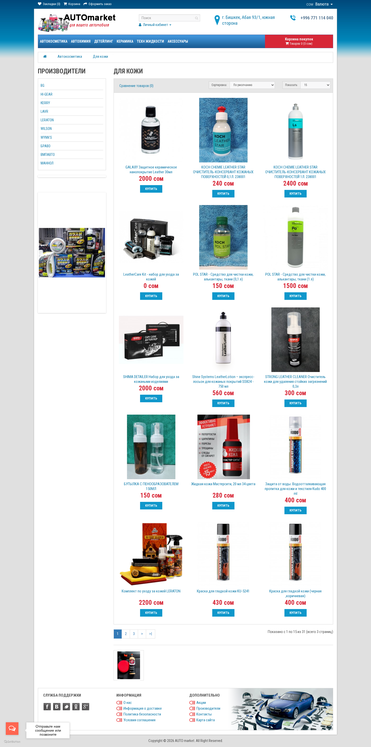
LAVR (44, 111)
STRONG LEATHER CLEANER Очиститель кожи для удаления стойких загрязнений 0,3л (295, 382)
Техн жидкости (150, 41)
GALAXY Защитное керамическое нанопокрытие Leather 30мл (151, 169)
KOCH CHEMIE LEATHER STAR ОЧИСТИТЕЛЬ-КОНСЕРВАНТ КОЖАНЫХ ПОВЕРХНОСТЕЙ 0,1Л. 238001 (223, 172)
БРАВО (45, 146)
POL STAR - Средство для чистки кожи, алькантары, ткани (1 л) (295, 276)
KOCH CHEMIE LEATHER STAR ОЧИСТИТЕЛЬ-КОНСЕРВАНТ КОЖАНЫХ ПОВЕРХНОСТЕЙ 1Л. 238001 (295, 172)
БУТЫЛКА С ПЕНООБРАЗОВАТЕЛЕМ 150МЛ (151, 486)
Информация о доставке (142, 708)
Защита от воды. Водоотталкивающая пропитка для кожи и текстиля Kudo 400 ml (295, 489)
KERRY (45, 103)
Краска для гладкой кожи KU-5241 (223, 591)
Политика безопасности (142, 714)
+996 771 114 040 (317, 17)
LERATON (47, 120)
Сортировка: (219, 85)
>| (150, 633)
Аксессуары (178, 41)
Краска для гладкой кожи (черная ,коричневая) (295, 593)
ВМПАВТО (48, 155)
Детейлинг (103, 41)
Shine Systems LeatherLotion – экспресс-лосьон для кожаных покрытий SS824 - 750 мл (223, 382)
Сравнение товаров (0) (136, 86)
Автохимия (81, 41)
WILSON (46, 129)
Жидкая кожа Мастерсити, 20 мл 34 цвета (223, 484)
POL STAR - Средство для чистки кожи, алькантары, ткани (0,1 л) (223, 276)
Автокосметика (53, 41)
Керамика (125, 41)
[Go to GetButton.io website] (12, 741)
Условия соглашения (139, 720)
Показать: (291, 85)
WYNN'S (46, 137)
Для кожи (100, 56)
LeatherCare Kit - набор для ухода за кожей (151, 276)
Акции (201, 702)
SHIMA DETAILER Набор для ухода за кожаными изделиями (151, 379)
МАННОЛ (47, 163)
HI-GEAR (46, 94)
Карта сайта (205, 720)
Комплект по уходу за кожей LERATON (151, 591)
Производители (208, 708)
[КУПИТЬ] (151, 189)
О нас (127, 702)
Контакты (204, 714)
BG (42, 85)
